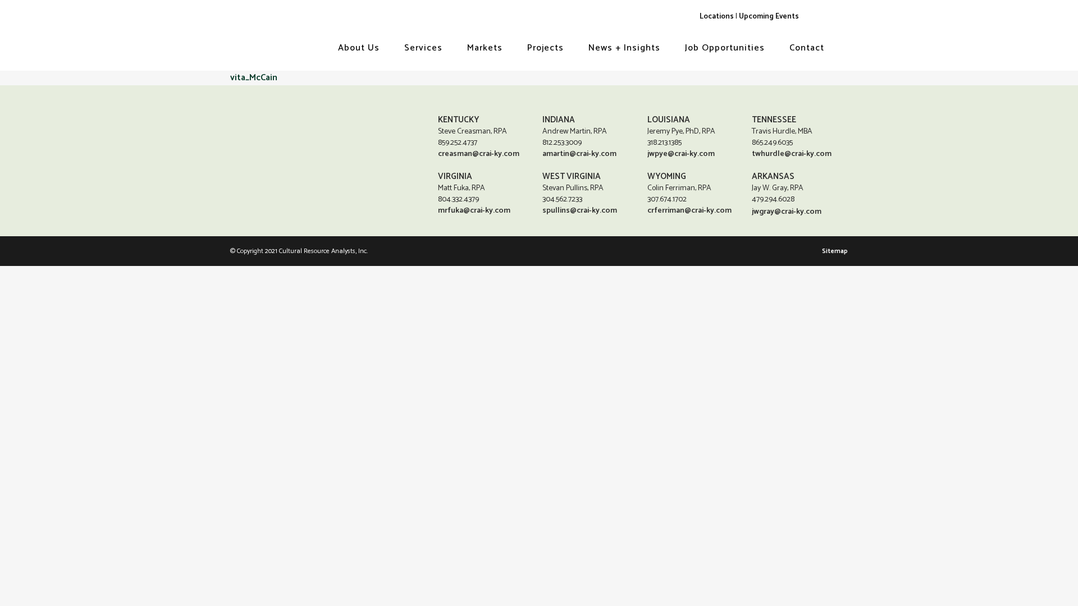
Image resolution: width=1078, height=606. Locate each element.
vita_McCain (253, 77)
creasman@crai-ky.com (478, 154)
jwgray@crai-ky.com (786, 211)
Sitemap (835, 251)
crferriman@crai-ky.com (689, 210)
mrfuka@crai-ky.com (474, 210)
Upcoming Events (769, 16)
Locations (717, 16)
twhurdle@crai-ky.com (792, 154)
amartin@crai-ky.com (579, 154)
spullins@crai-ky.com (579, 210)
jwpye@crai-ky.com (681, 154)
